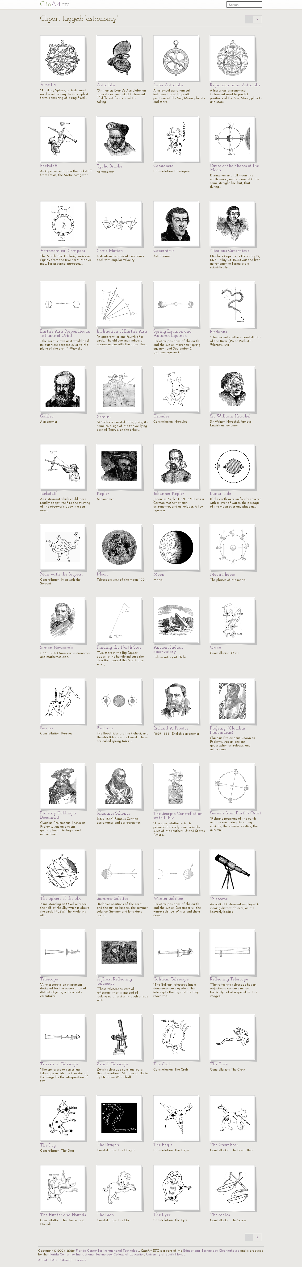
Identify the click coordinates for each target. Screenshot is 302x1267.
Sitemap (66, 1260)
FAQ (54, 1260)
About (42, 1260)
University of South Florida (165, 1254)
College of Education (128, 1254)
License (80, 1260)
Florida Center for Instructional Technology (107, 1251)
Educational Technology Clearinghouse (211, 1251)
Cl (54, 4)
